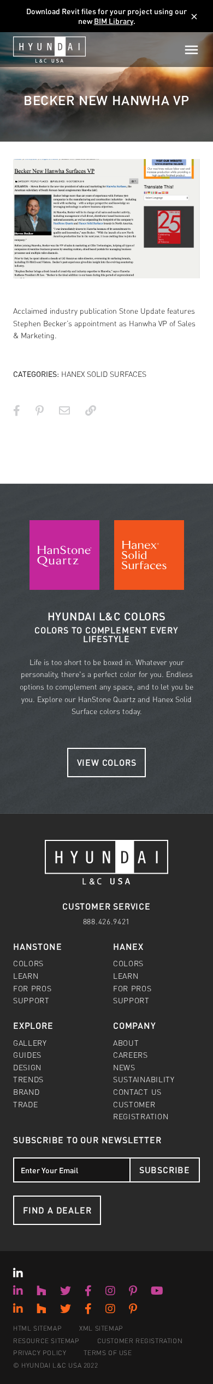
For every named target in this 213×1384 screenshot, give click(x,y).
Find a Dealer (57, 1210)
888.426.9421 (106, 921)
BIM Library (113, 21)
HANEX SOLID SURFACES (103, 374)
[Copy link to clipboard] (90, 410)
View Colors (107, 762)
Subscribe (164, 1169)
